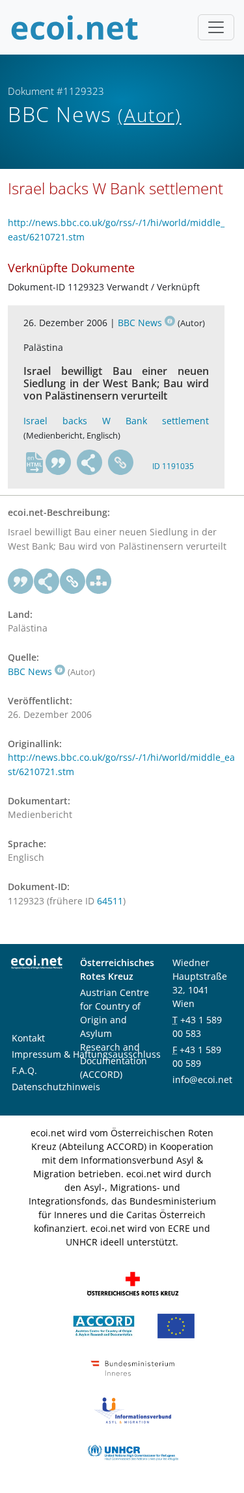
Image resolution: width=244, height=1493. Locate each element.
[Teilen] (90, 463)
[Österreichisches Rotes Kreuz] (133, 1282)
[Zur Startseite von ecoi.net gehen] (75, 27)
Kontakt (28, 1038)
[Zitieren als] (59, 463)
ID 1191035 (173, 466)
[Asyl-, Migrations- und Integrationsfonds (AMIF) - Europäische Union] (176, 1324)
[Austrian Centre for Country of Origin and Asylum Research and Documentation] (103, 1324)
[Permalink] (121, 463)
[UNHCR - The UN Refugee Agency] (132, 1451)
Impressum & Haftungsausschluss (86, 1054)
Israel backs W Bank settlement (116, 421)
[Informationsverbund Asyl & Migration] (132, 1409)
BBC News (140, 322)
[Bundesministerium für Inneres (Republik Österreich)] (132, 1366)
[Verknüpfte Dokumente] (99, 581)
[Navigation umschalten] (216, 27)
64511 (110, 901)
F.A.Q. (24, 1070)
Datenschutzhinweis (56, 1086)
